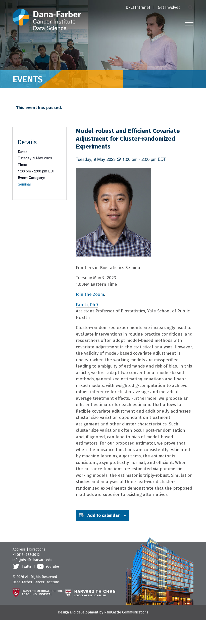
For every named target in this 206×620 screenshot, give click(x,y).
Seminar (24, 184)
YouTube (52, 566)
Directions (37, 549)
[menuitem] (138, 7)
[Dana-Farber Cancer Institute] (47, 15)
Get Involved (169, 7)
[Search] (190, 7)
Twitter (27, 566)
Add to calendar (103, 515)
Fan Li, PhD (87, 304)
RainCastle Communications (126, 612)
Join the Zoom (90, 294)
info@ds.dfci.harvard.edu (32, 560)
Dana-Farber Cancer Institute (36, 582)
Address (19, 549)
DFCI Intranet (138, 7)
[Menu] (186, 22)
